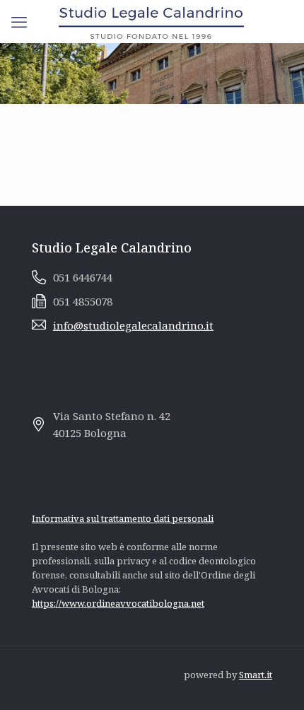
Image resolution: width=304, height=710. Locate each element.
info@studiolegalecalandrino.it (133, 325)
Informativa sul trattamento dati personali (123, 518)
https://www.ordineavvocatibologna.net (118, 603)
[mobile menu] (19, 21)
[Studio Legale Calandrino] (152, 21)
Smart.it (255, 674)
